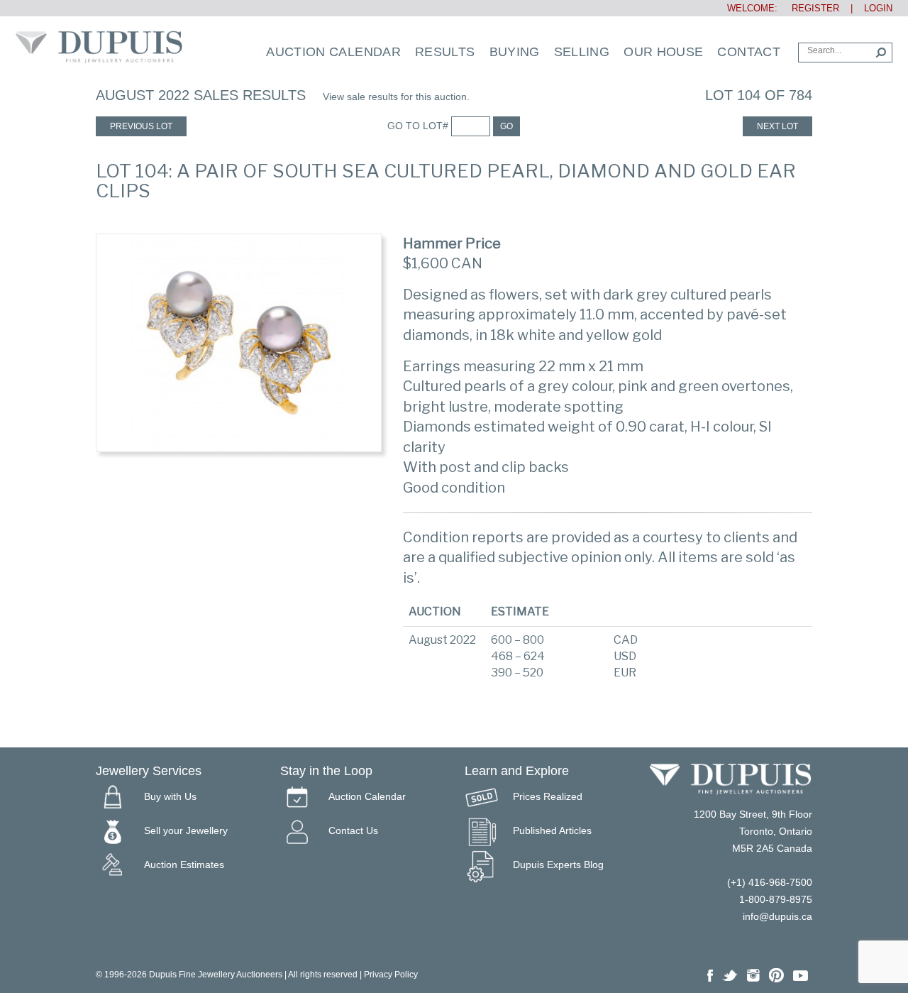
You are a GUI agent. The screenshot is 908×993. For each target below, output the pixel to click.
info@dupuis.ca (777, 916)
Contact (748, 52)
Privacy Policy (391, 975)
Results (445, 52)
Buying (514, 52)
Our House (663, 52)
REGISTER (809, 8)
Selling (582, 52)
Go (506, 126)
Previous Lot (141, 126)
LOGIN (878, 8)
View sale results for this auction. (396, 96)
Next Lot (777, 126)
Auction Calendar (333, 52)
